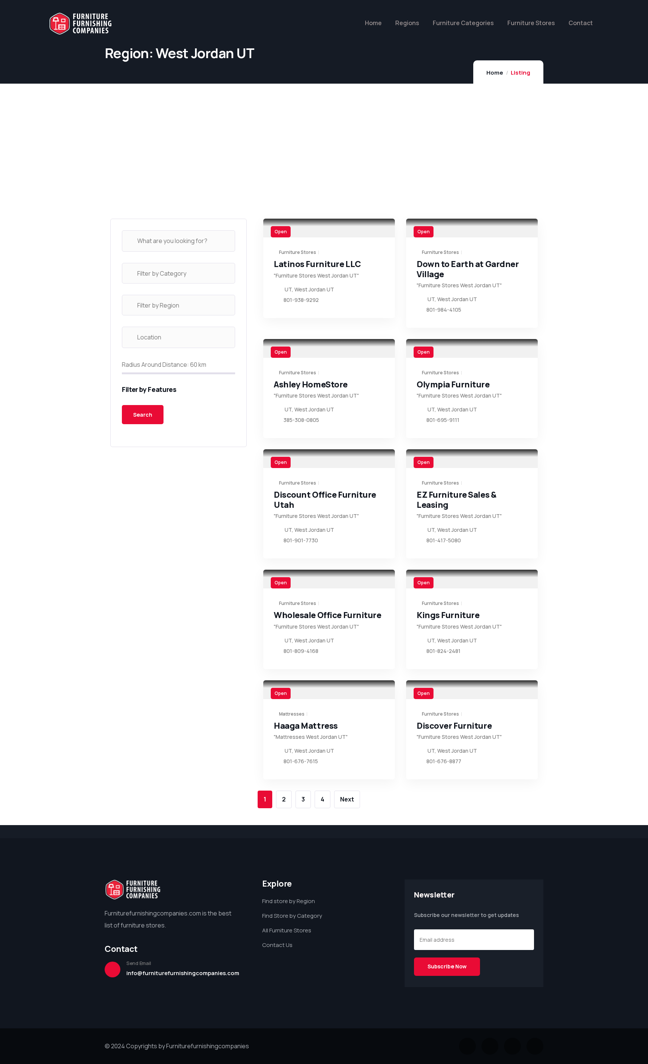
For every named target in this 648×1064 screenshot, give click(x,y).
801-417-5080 (443, 540)
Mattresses (291, 714)
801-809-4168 (301, 650)
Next (347, 799)
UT (288, 289)
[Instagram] (512, 1046)
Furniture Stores (297, 252)
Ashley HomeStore (311, 384)
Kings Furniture (448, 615)
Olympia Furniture (453, 384)
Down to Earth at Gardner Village (468, 268)
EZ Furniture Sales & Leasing (456, 499)
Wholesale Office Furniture (327, 615)
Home (494, 73)
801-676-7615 (301, 761)
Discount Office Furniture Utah (325, 499)
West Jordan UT (314, 289)
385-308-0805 (301, 419)
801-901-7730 (301, 540)
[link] (329, 228)
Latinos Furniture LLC (317, 264)
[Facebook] (490, 1046)
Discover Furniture (454, 725)
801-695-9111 (442, 419)
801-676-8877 (443, 761)
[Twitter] (467, 1046)
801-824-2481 (443, 650)
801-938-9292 (301, 299)
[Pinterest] (534, 1046)
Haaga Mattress (306, 725)
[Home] (80, 23)
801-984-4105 (443, 309)
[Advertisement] (178, 166)
